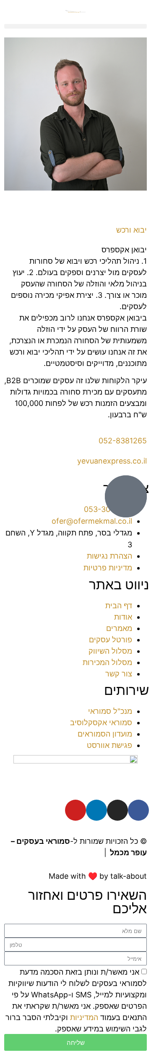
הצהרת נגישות (77, 852)
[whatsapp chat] (126, 496)
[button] (75, 26)
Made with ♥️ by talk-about (98, 876)
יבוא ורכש (131, 229)
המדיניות (84, 1017)
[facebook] (138, 810)
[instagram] (117, 810)
